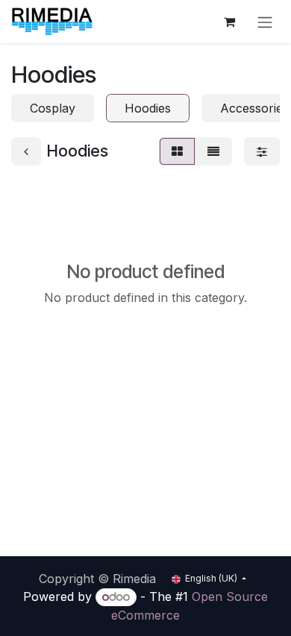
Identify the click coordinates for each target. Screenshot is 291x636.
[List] (213, 151)
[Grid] (177, 151)
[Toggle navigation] (265, 21)
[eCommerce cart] (229, 22)
